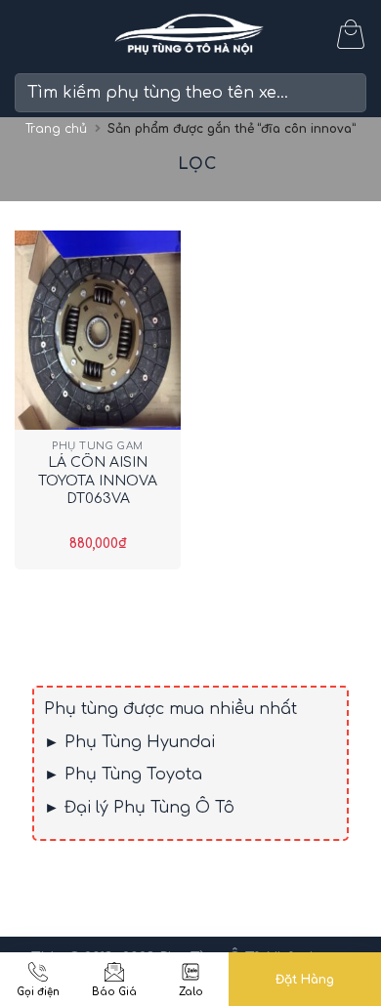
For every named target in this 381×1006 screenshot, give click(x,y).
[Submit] (343, 92)
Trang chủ (56, 129)
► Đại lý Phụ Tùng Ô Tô (139, 808)
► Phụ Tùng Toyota (123, 774)
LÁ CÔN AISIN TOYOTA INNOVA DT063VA (97, 480)
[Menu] (26, 34)
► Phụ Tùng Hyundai (129, 742)
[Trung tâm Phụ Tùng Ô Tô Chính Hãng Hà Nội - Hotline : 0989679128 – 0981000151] (190, 35)
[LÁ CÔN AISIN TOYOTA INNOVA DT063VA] (98, 330)
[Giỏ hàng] (350, 34)
